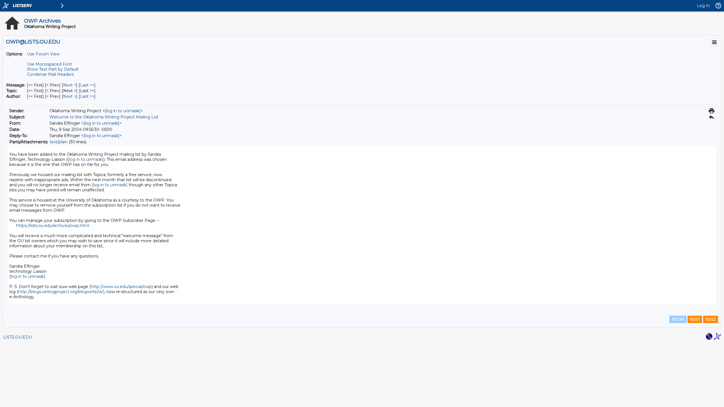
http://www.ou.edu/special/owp (121, 286)
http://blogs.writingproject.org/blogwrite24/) (61, 291)
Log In (703, 5)
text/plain (58, 141)
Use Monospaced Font (49, 64)
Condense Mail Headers (50, 74)
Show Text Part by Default (53, 69)
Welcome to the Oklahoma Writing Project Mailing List (103, 117)
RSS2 (710, 319)
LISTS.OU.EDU (17, 337)
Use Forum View (43, 54)
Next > (69, 85)
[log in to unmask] (123, 110)
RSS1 (695, 319)
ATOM (678, 319)
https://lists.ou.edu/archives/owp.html (52, 225)
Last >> (87, 85)
